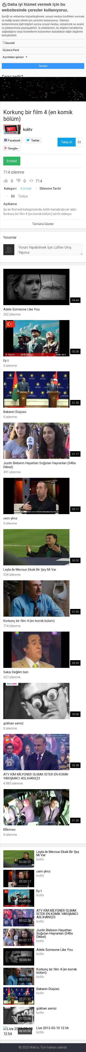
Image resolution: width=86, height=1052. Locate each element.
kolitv (27, 129)
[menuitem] (60, 96)
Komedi (26, 188)
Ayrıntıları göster (13, 57)
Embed (12, 161)
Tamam (43, 66)
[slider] (43, 89)
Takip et (66, 142)
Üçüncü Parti (11, 50)
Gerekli (10, 43)
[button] (14, 96)
